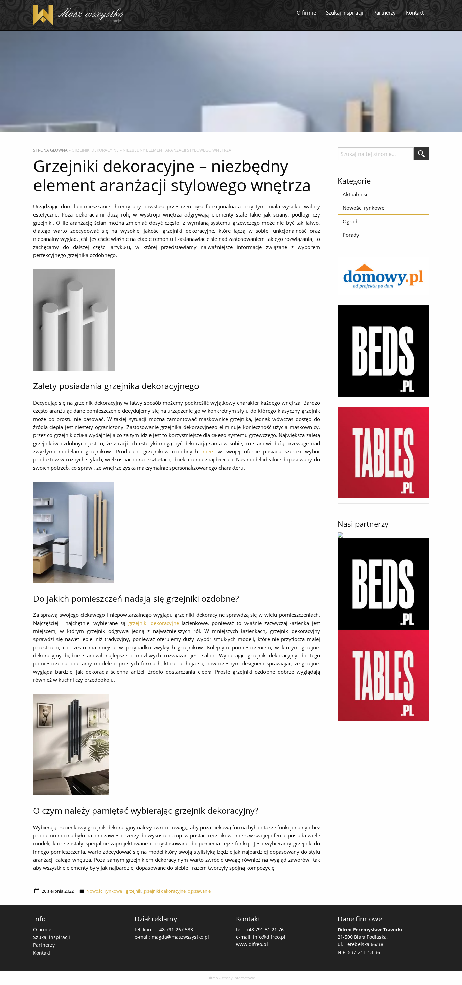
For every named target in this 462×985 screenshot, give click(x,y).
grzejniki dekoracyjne (153, 623)
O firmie (306, 12)
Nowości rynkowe (104, 891)
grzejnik (133, 891)
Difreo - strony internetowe (231, 977)
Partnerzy (384, 12)
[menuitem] (306, 13)
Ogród (350, 221)
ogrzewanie (199, 891)
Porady (351, 234)
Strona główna (50, 150)
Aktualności (356, 194)
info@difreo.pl (269, 937)
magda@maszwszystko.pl (180, 937)
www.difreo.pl (252, 944)
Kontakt (415, 12)
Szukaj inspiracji (344, 12)
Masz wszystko (80, 15)
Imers (207, 451)
